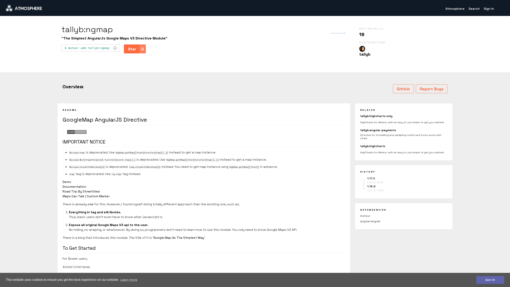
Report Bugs (431, 88)
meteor (365, 216)
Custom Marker (98, 196)
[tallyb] (362, 49)
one (90, 204)
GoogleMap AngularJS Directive (105, 119)
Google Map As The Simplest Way (178, 238)
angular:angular (370, 221)
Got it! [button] (490, 280)
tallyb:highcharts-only (376, 116)
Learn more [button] (128, 280)
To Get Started (79, 248)
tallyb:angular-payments (378, 130)
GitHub (403, 88)
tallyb (364, 54)
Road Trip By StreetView (81, 191)
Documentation (74, 187)
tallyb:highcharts (372, 146)
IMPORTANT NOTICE (84, 142)
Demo (67, 182)
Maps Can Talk (73, 196)
